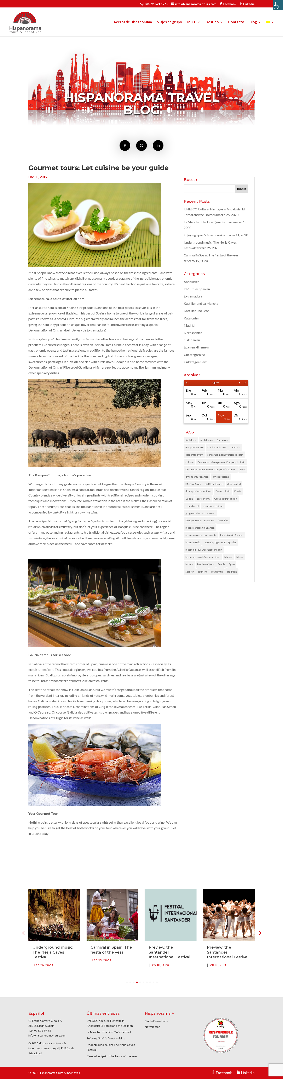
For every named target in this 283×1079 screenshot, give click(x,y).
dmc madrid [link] (234, 483)
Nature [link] (189, 564)
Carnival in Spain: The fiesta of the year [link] (211, 255)
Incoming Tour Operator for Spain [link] (203, 549)
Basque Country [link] (194, 447)
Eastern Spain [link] (222, 491)
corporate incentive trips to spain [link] (225, 454)
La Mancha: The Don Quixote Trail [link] (208, 222)
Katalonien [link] (191, 318)
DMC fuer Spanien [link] (197, 289)
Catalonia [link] (235, 447)
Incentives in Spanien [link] (231, 535)
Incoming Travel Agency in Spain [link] (202, 556)
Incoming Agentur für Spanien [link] (220, 542)
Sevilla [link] (221, 564)
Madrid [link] (189, 325)
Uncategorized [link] (194, 355)
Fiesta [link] (237, 491)
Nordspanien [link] (193, 333)
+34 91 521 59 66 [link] (39, 1030)
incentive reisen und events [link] (200, 535)
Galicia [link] (189, 498)
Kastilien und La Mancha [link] (201, 303)
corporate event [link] (194, 454)
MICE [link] (191, 22)
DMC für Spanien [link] (214, 483)
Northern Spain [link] (205, 564)
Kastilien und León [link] (196, 311)
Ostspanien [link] (192, 340)
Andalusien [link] (191, 282)
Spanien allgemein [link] (196, 347)
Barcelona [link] (222, 440)
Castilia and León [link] (216, 447)
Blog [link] (253, 22)
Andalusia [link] (190, 440)
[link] (278, 5)
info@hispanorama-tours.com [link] (47, 1035)
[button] (260, 933)
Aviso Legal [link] (51, 1048)
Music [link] (239, 556)
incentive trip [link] (192, 542)
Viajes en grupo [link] (169, 22)
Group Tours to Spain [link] (225, 498)
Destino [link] (212, 22)
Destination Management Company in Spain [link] (221, 462)
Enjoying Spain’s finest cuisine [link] (204, 235)
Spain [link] (232, 564)
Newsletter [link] (152, 1026)
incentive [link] (223, 520)
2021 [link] (216, 383)
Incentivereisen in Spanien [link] (200, 527)
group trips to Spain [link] (213, 505)
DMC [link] (243, 469)
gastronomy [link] (203, 498)
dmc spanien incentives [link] (198, 491)
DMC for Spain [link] (193, 483)
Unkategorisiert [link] (195, 362)
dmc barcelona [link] (221, 476)
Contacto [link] (236, 22)
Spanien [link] (189, 571)
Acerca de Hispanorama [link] (133, 22)
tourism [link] (202, 571)
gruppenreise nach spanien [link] (200, 513)
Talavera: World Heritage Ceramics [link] (225, 949)
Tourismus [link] (217, 571)
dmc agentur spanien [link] (197, 476)
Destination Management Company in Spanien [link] (210, 469)
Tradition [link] (232, 571)
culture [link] (189, 462)
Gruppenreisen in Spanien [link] (199, 520)
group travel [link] (192, 505)
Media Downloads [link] (156, 1021)
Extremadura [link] (193, 296)
